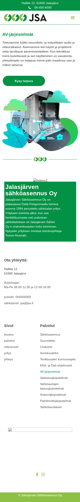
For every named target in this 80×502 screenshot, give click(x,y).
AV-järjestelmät (50, 371)
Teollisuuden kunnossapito (58, 359)
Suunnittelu (47, 340)
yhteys (8, 359)
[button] (73, 17)
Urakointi (46, 347)
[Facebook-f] (37, 474)
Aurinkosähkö (49, 353)
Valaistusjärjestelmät (54, 377)
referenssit (11, 347)
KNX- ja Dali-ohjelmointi (56, 365)
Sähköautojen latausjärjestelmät (52, 386)
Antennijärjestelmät (53, 394)
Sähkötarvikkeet (51, 407)
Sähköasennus (50, 334)
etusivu (9, 334)
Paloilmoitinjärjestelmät (55, 401)
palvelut (9, 340)
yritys (7, 353)
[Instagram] (43, 474)
